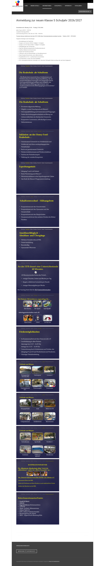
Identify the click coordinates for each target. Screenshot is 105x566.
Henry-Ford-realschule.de (54, 561)
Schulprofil (57, 5)
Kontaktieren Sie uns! (84, 11)
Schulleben (78, 5)
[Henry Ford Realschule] (17, 4)
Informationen (46, 5)
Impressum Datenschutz (26, 551)
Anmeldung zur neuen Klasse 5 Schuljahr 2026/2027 (49, 20)
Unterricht (68, 5)
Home (26, 5)
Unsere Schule (34, 5)
